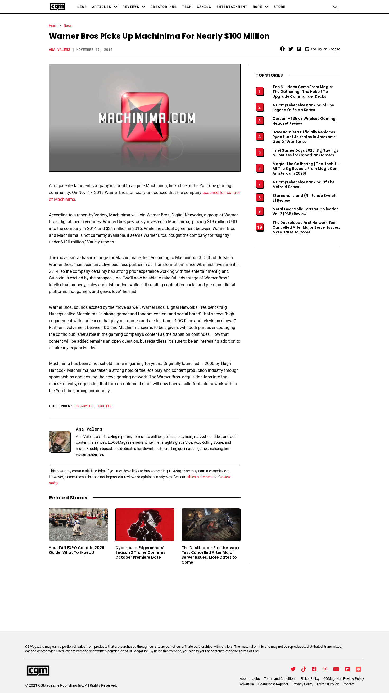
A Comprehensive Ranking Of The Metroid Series (303, 184)
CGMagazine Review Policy (343, 679)
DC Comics (83, 405)
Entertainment (231, 6)
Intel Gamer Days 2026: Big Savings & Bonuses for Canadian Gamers (305, 153)
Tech (187, 6)
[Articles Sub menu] (115, 6)
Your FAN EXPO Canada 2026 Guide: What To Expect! (76, 550)
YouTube (105, 405)
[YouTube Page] (336, 669)
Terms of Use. (249, 651)
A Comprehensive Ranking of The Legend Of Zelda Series (303, 107)
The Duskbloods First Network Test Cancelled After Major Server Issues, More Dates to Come (210, 555)
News (82, 6)
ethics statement (199, 477)
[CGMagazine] (71, 670)
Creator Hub (164, 6)
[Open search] (335, 6)
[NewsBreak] (358, 669)
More (257, 6)
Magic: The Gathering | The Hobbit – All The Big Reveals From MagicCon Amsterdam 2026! (306, 169)
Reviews (131, 6)
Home (53, 25)
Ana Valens (59, 49)
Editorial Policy (328, 684)
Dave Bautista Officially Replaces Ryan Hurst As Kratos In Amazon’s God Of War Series (304, 137)
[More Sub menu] (266, 6)
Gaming (204, 6)
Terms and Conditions (280, 679)
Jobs (256, 679)
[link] (282, 49)
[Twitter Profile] (292, 669)
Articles (101, 6)
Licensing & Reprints (273, 684)
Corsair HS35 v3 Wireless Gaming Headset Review (304, 121)
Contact (348, 684)
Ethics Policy (309, 679)
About (244, 679)
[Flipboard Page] (347, 669)
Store (280, 6)
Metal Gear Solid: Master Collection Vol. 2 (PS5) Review (306, 211)
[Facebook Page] (314, 669)
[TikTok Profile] (303, 669)
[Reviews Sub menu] (143, 6)
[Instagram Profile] (325, 669)
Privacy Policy (302, 684)
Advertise (247, 684)
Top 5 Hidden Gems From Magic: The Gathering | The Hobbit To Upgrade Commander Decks (303, 92)
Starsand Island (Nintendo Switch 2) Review (304, 198)
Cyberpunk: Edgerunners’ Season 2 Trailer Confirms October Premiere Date (140, 552)
